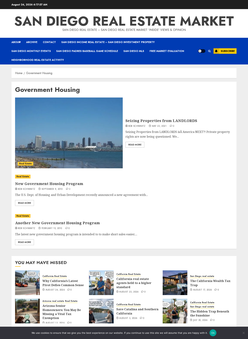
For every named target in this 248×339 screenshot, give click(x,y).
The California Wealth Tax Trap (210, 283)
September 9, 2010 (52, 189)
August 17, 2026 (202, 290)
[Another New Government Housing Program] (124, 216)
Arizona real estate (53, 301)
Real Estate (25, 163)
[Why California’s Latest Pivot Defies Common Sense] (27, 282)
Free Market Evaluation (167, 51)
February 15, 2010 (52, 228)
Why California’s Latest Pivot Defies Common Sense (63, 283)
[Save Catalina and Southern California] (101, 311)
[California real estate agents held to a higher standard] (101, 282)
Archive (31, 42)
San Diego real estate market (124, 21)
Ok (213, 332)
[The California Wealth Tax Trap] (175, 282)
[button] (209, 51)
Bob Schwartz (136, 126)
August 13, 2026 (55, 323)
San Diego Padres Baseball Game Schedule (87, 51)
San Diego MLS (133, 51)
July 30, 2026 (200, 320)
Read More (134, 144)
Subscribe (228, 51)
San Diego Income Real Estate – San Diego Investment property (108, 42)
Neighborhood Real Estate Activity (37, 60)
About (16, 42)
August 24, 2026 (55, 290)
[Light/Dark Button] (201, 51)
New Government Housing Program (49, 183)
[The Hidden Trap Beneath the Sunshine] (175, 311)
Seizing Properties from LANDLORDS (161, 120)
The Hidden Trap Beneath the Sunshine (209, 313)
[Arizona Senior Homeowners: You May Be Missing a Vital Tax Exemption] (27, 311)
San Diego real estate (202, 276)
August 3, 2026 (128, 318)
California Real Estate (54, 276)
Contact (49, 42)
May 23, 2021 (159, 126)
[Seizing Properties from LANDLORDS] (69, 133)
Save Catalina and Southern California (137, 311)
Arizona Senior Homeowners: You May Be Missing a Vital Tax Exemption (61, 312)
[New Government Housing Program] (124, 176)
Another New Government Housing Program (57, 222)
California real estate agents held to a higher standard (133, 283)
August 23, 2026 (129, 292)
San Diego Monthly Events (31, 51)
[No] (243, 333)
